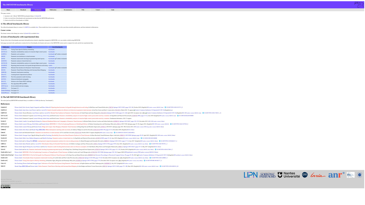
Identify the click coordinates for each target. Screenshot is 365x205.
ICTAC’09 (94, 152)
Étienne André (18, 107)
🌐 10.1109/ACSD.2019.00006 (185, 115)
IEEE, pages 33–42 (106, 138)
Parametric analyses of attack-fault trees (63, 138)
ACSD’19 (134, 115)
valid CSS (19, 181)
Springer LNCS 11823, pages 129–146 (123, 107)
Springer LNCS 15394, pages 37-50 (91, 160)
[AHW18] (3, 72)
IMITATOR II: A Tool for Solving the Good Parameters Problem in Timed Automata (44, 155)
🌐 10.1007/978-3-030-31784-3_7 (164, 149)
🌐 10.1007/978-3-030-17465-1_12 (211, 113)
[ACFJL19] (4, 63)
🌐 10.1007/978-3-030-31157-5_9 (174, 107)
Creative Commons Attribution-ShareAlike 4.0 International (40, 183)
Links (112, 10)
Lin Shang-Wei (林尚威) (31, 141)
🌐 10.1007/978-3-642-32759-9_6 (179, 124)
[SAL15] (3, 81)
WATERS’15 (107, 163)
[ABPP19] (3, 67)
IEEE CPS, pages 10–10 (106, 129)
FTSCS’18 (81, 157)
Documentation (68, 10)
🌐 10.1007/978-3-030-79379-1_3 (158, 144)
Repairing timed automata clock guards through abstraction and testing (69, 107)
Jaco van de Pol (43, 110)
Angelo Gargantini (35, 107)
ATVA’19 (97, 149)
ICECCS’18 (97, 129)
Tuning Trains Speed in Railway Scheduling (34, 160)
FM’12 (119, 124)
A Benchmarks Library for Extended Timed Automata (55, 144)
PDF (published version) (131, 152)
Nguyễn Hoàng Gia (37, 121)
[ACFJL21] (4, 51)
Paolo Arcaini (26, 107)
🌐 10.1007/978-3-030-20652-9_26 (169, 166)
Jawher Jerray (46, 115)
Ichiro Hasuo (26, 129)
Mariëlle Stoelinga (47, 138)
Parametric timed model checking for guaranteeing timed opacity (45, 149)
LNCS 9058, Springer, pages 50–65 (134, 135)
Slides (162, 121)
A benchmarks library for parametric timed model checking (38, 157)
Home (8, 10)
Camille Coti (26, 121)
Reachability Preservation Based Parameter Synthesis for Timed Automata (71, 135)
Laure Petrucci (32, 110)
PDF (183, 113)
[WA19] (3, 70)
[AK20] (3, 56)
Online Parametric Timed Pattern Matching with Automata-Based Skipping (57, 166)
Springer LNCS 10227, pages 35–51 (132, 146)
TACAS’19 (104, 113)
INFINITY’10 (91, 155)
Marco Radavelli (46, 107)
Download (23, 10)
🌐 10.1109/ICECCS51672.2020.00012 (124, 132)
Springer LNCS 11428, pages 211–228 (117, 113)
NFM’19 (105, 166)
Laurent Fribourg (37, 115)
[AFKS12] (3, 88)
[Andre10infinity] (5, 90)
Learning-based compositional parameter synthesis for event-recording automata (58, 141)
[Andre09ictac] (5, 92)
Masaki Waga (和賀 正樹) (38, 129)
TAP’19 (111, 107)
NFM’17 (120, 146)
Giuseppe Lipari (27, 135)
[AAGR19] (4, 65)
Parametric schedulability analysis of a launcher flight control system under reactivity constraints (84, 115)
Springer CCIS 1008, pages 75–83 (93, 157)
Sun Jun (45, 146)
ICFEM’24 (79, 160)
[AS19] (3, 58)
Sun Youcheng (47, 135)
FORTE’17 (107, 141)
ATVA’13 (103, 126)
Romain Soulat (45, 124)
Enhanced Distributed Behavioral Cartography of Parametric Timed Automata (62, 121)
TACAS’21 (118, 110)
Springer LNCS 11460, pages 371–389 (117, 166)
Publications (53, 10)
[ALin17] (3, 74)
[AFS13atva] (4, 86)
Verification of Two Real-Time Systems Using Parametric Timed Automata (60, 163)
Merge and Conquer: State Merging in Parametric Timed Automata (59, 126)
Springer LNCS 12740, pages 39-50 (107, 144)
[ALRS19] (3, 61)
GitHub (37, 100)
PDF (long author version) (150, 126)
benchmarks (51, 49)
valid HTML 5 (13, 181)
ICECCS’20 (78, 132)
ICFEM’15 (116, 121)
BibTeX (158, 107)
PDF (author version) (151, 107)
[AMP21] (27, 27)
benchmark (51, 81)
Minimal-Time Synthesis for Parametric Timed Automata (65, 113)
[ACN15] (3, 79)
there (37, 27)
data (162, 107)
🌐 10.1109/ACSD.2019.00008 (149, 138)
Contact (98, 10)
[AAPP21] (3, 54)
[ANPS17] (3, 77)
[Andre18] (38, 16)
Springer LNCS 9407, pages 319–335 (129, 121)
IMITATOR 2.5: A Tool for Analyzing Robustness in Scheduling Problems (68, 124)
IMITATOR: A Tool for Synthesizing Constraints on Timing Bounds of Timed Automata (45, 152)
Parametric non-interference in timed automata (47, 132)
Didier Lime (26, 138)
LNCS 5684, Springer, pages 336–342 (107, 152)
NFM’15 (122, 135)
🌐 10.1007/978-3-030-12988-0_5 (158, 157)
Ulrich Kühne (35, 124)
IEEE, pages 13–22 (143, 115)
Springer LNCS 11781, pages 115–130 (110, 149)
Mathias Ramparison (34, 138)
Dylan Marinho (27, 144)
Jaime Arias (25, 110)
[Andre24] (3, 49)
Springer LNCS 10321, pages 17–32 (119, 141)
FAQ (83, 10)
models (50, 65)
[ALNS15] (3, 83)
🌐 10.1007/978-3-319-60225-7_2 (168, 141)
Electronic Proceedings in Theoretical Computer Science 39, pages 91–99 (114, 155)
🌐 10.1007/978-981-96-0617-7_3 (153, 160)
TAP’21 (96, 144)
